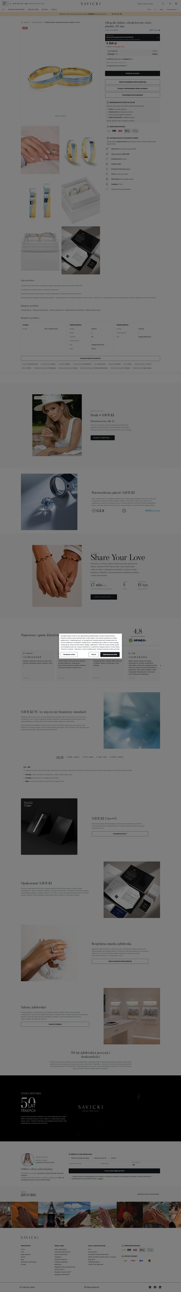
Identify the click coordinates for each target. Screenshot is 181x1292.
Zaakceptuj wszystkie (110, 654)
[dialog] (90, 646)
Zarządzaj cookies (69, 654)
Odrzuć (93, 654)
